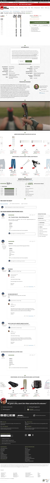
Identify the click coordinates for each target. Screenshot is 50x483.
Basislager (5, 0)
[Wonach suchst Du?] (49, 8)
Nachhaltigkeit (27, 459)
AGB (1, 455)
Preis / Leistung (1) (28, 195)
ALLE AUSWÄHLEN (29, 61)
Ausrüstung (21, 7)
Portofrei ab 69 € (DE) (5, 2)
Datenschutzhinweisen (35, 58)
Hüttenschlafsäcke (28, 472)
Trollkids (39, 476)
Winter (32, 7)
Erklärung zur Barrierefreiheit (29, 458)
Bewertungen (41, 222)
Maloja (39, 474)
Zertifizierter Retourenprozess (41, 415)
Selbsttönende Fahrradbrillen (29, 476)
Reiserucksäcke (27, 473)
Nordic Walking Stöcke (16, 11)
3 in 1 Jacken (15, 472)
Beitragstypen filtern (42, 214)
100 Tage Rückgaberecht (30, 2)
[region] (25, 56)
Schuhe (16, 7)
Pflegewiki (26, 461)
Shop (1, 0)
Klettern (25, 7)
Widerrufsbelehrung (3, 458)
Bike (29, 7)
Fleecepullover (15, 476)
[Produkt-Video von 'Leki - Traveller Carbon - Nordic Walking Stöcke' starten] (2, 19)
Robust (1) (27, 192)
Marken (42, 7)
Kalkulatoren (3, 473)
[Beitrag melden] (34, 241)
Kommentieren (31, 286)
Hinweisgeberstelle (28, 457)
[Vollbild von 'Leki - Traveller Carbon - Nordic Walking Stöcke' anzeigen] (7, 15)
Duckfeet (39, 473)
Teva (38, 472)
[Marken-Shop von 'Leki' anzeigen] (2, 16)
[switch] (47, 481)
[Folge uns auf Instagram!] (26, 435)
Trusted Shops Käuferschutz (35, 31)
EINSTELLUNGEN (21, 61)
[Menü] (49, 479)
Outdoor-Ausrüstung (5, 11)
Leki (1, 13)
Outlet (46, 7)
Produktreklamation (3, 454)
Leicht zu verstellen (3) (29, 188)
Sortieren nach (41, 218)
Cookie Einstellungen (3, 457)
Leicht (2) (41, 230)
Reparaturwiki (31, 461)
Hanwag (39, 475)
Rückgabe (2, 453)
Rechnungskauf (17, 2)
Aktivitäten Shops (3, 472)
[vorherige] (1, 143)
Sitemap (12, 478)
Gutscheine (27, 453)
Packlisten (2, 475)
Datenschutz (4, 455)
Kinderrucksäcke (27, 475)
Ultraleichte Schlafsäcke (28, 474)
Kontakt (1, 452)
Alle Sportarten (37, 7)
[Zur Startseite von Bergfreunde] (4, 7)
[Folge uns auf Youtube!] (30, 435)
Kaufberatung (3, 474)
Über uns (26, 448)
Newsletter (27, 452)
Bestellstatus (2, 449)
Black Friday (3, 476)
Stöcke (11, 11)
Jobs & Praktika (27, 449)
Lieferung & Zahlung (3, 448)
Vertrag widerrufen (3, 459)
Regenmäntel (15, 473)
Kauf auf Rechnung (34, 30)
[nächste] (48, 143)
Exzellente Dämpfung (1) (29, 194)
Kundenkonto (27, 450)
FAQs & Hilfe (2, 450)
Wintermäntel (15, 475)
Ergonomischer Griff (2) (29, 191)
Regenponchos (15, 474)
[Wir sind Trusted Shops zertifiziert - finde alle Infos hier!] (28, 410)
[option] (17, 25)
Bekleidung (12, 7)
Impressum (27, 455)
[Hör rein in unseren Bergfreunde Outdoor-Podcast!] (33, 435)
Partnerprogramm (28, 454)
